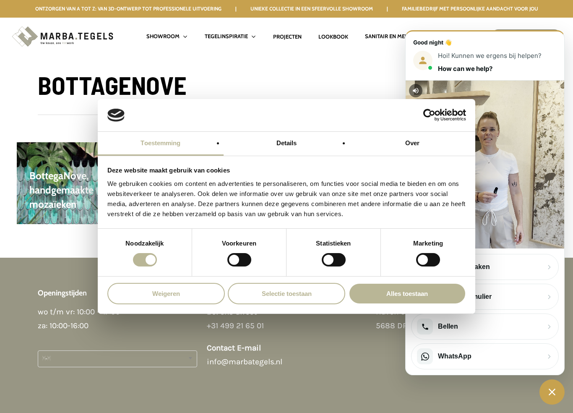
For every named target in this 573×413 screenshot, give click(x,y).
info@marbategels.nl (244, 361)
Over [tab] (412, 142)
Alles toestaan (407, 293)
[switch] (239, 260)
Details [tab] (286, 142)
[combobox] (117, 358)
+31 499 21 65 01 (235, 325)
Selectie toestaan (287, 293)
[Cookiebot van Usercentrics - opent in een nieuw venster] (429, 115)
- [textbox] (46, 358)
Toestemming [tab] (160, 142)
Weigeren (166, 293)
